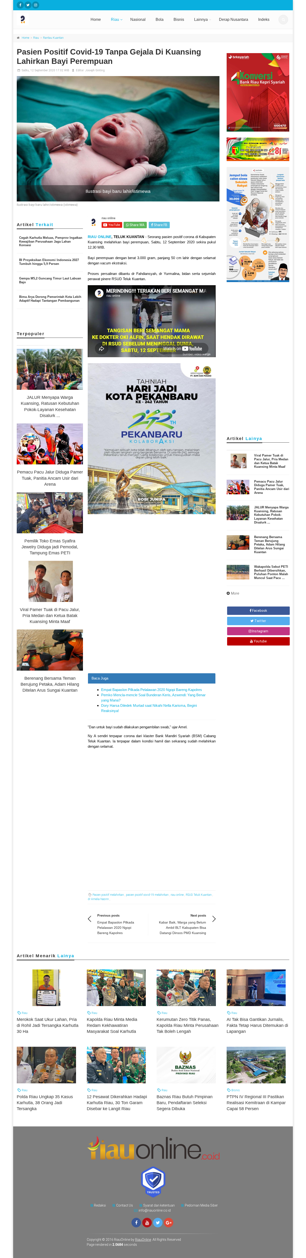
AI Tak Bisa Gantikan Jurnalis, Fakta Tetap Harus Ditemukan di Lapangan (257, 1025)
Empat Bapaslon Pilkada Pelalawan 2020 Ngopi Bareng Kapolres (151, 690)
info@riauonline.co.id (155, 1210)
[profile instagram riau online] (35, 5)
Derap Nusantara (233, 19)
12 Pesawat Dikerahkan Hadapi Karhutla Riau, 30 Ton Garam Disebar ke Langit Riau (117, 1102)
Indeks (263, 19)
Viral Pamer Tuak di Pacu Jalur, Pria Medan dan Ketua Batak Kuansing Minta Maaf (50, 615)
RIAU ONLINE (99, 237)
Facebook (259, 610)
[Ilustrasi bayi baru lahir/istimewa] (118, 138)
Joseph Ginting (95, 70)
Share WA (136, 225)
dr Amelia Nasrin (98, 899)
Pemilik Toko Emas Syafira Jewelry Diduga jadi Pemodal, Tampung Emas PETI (50, 547)
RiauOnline (143, 1239)
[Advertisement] (152, 639)
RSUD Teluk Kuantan (199, 894)
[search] (283, 19)
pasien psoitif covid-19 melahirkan (147, 894)
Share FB (160, 225)
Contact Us (124, 1205)
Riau (115, 19)
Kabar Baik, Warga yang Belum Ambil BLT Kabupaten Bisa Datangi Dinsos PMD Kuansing (182, 927)
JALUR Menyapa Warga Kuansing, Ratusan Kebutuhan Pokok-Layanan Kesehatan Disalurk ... (271, 515)
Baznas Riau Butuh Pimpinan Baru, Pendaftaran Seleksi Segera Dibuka (185, 1102)
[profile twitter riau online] (28, 5)
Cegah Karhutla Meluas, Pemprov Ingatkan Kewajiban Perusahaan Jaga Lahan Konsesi (50, 241)
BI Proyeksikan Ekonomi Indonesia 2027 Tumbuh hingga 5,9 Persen (49, 262)
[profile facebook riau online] (20, 5)
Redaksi (100, 1205)
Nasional (138, 19)
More (235, 593)
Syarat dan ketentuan (159, 1205)
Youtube (260, 641)
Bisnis (179, 19)
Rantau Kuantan (53, 37)
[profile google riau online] (168, 1222)
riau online (177, 894)
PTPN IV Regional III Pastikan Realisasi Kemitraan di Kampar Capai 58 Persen (256, 1102)
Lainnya (201, 19)
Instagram (259, 631)
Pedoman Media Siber (201, 1205)
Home (96, 19)
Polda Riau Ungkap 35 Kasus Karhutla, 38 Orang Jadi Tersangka (45, 1102)
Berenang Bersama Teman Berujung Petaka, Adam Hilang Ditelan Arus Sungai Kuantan (50, 684)
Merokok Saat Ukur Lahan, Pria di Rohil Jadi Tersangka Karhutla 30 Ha (47, 1025)
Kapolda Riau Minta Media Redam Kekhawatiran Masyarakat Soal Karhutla (112, 1025)
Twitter (260, 621)
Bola (160, 19)
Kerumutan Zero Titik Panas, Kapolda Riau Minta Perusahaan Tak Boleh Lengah (188, 1025)
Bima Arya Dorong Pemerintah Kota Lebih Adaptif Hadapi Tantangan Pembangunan (50, 298)
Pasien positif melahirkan (108, 894)
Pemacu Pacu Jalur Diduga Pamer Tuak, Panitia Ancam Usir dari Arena (50, 478)
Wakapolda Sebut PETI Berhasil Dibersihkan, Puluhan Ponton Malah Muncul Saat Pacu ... (271, 572)
